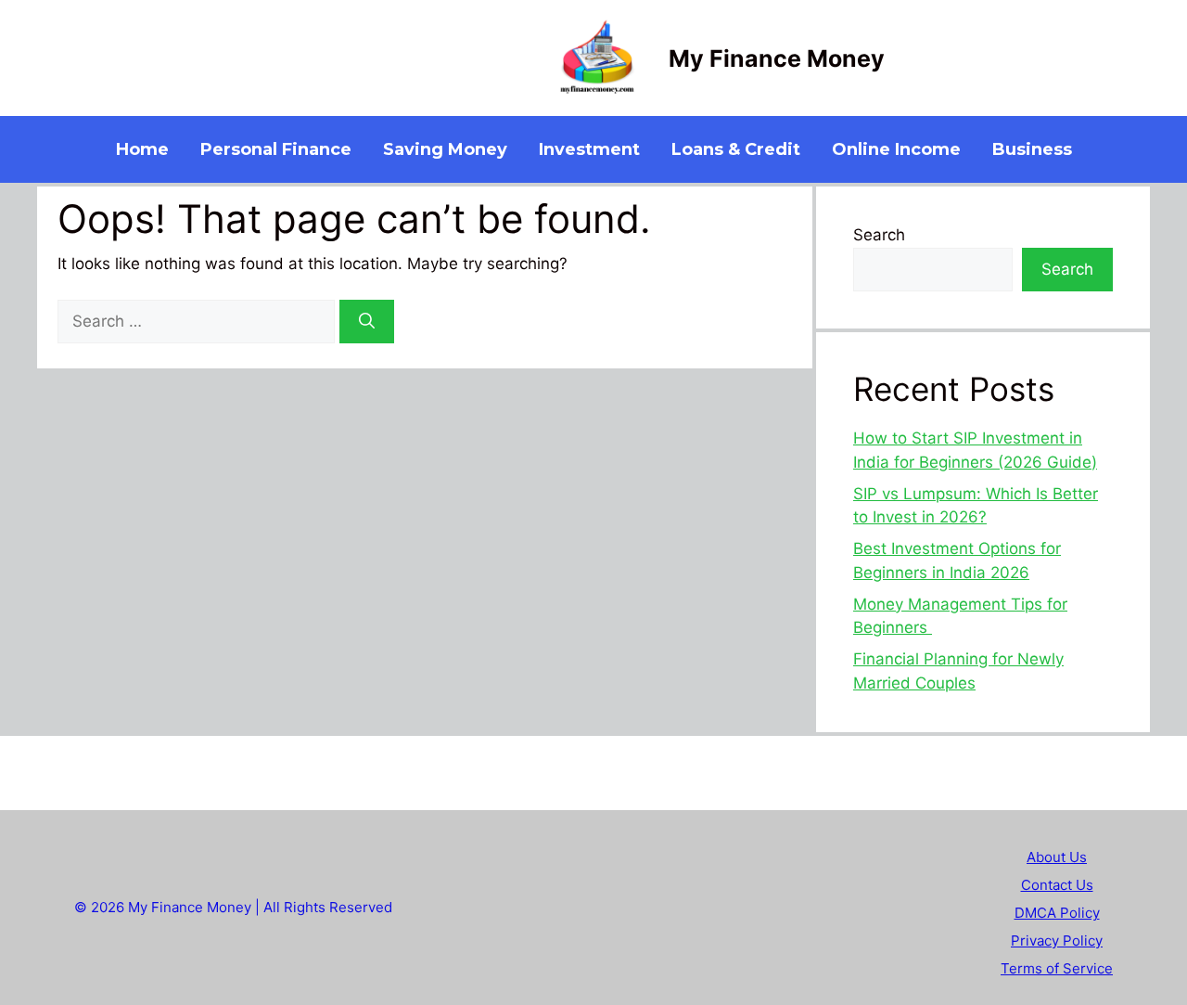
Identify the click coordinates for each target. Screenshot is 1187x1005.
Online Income (896, 149)
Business (1032, 149)
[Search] (366, 322)
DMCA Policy (1057, 912)
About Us (1057, 857)
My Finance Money (777, 58)
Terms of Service (1057, 968)
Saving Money (445, 149)
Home (142, 149)
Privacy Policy (1057, 940)
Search (879, 234)
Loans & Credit (735, 149)
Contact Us (1057, 885)
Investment (589, 149)
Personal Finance (275, 149)
